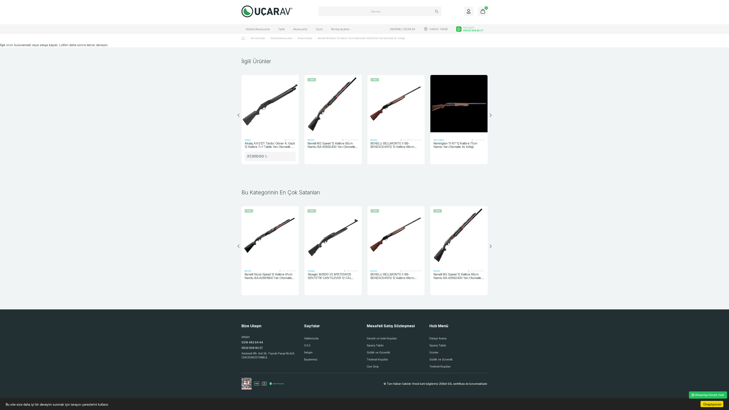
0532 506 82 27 (252, 347)
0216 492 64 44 (252, 342)
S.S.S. (307, 345)
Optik (281, 29)
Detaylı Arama (438, 338)
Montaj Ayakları (340, 29)
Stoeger (311, 271)
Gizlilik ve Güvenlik (378, 352)
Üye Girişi (373, 366)
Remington (438, 140)
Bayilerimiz (310, 359)
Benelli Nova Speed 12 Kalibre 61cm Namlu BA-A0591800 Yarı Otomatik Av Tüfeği (268, 276)
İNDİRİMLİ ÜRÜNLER (402, 29)
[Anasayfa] (243, 38)
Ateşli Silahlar (305, 38)
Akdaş (248, 140)
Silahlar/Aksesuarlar (258, 29)
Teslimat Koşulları (377, 359)
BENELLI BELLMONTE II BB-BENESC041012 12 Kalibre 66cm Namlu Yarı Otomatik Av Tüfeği (392, 145)
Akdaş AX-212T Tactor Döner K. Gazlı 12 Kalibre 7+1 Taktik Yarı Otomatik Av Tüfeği (270, 145)
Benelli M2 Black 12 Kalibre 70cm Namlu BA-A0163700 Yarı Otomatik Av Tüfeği (361, 38)
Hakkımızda (311, 338)
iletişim (245, 336)
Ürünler (434, 352)
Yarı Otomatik (257, 38)
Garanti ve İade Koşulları (382, 338)
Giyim (319, 29)
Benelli (311, 140)
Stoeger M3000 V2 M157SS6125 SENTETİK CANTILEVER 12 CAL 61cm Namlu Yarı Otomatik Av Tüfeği (332, 276)
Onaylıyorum (712, 404)
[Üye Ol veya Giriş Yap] (468, 11)
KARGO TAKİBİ (439, 29)
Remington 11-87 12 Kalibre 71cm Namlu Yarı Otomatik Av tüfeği (455, 145)
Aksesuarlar (300, 29)
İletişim (308, 352)
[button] (490, 115)
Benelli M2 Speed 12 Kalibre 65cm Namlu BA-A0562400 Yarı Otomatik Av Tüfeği (331, 145)
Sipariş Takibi (375, 345)
